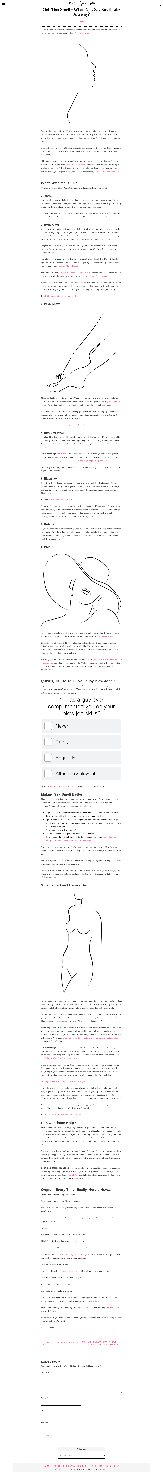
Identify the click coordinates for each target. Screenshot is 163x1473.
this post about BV (109, 636)
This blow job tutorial (66, 1047)
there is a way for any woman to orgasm (72, 1254)
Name (44, 1397)
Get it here (89, 1178)
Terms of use (100, 1465)
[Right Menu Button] (159, 4)
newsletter (73, 1174)
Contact (59, 1465)
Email (44, 1410)
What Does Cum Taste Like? (61, 499)
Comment (46, 1372)
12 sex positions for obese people (95, 275)
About (48, 1465)
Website (44, 1422)
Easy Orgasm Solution (75, 164)
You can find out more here (107, 171)
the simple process (65, 1271)
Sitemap (114, 1465)
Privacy (70, 1465)
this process (111, 1307)
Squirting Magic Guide (67, 265)
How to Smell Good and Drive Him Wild (65, 1114)
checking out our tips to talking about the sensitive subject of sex (91, 1037)
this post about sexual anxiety (58, 786)
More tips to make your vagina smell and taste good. (64, 1081)
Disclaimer (83, 1465)
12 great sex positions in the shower (75, 272)
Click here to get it (82, 33)
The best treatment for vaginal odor (62, 295)
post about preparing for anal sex (73, 424)
